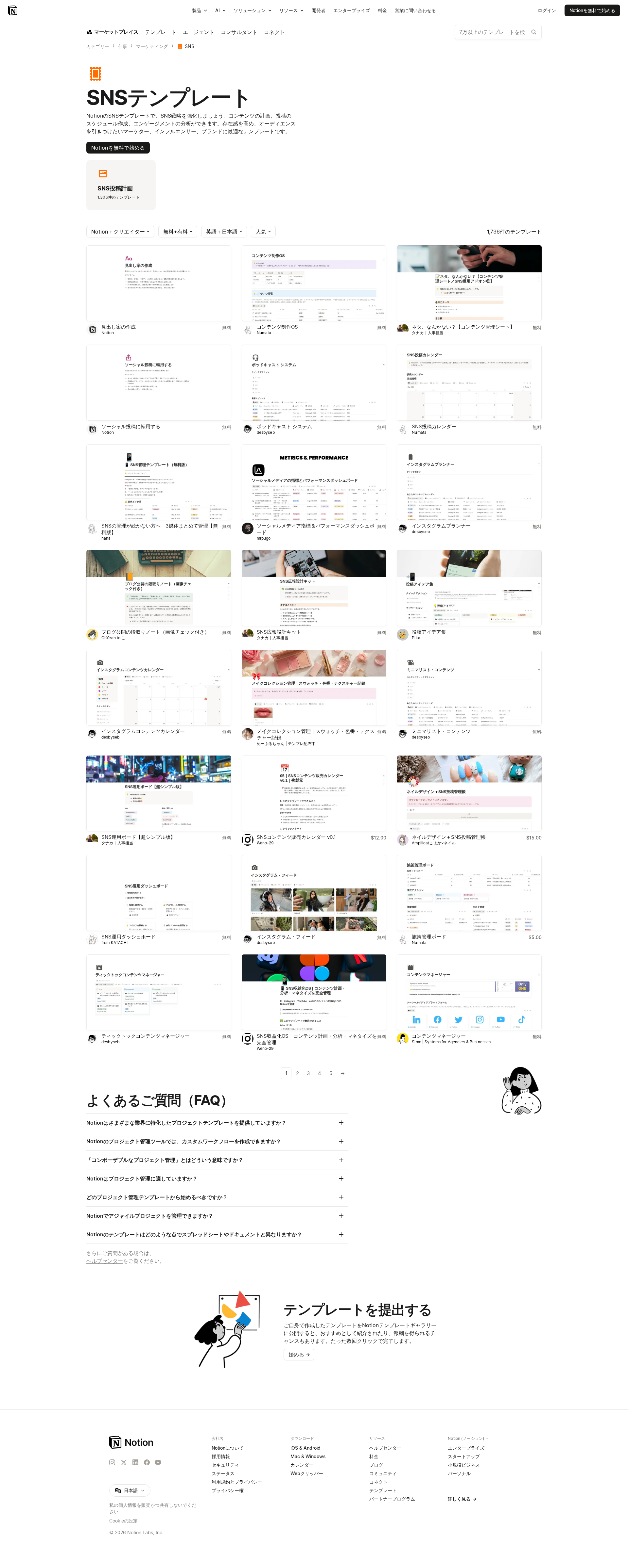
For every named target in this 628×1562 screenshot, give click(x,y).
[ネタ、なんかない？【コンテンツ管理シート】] (469, 283)
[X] (123, 1463)
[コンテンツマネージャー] (469, 992)
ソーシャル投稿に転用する (130, 426)
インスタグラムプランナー (441, 526)
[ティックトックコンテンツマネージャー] (158, 992)
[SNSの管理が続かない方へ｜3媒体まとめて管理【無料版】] (158, 482)
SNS (189, 46)
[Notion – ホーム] (131, 1442)
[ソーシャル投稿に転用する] (158, 382)
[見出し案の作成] (158, 283)
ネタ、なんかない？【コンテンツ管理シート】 (463, 327)
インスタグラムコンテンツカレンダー (143, 731)
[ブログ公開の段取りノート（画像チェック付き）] (158, 588)
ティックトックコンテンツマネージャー (145, 1036)
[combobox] (498, 32)
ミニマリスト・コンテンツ (441, 731)
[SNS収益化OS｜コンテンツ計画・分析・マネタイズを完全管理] (314, 992)
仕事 (122, 46)
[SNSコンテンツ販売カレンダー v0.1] (314, 793)
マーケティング (152, 46)
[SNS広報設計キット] (314, 588)
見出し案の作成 (118, 327)
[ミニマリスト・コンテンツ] (469, 687)
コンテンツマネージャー (439, 1036)
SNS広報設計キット (279, 632)
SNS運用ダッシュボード (128, 937)
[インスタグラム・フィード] (314, 893)
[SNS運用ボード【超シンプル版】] (158, 793)
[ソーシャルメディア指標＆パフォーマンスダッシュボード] (314, 482)
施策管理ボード (429, 937)
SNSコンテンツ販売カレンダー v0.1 (296, 837)
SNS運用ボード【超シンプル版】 (138, 837)
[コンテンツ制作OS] (314, 283)
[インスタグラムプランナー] (469, 482)
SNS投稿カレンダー (434, 426)
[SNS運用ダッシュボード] (158, 893)
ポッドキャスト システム (284, 426)
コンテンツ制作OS (277, 327)
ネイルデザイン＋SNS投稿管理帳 (449, 837)
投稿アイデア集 (429, 632)
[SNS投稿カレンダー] (469, 382)
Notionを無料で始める (118, 147)
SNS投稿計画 (115, 188)
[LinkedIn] (135, 1462)
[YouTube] (158, 1462)
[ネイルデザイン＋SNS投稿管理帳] (469, 793)
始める (299, 1354)
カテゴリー (97, 46)
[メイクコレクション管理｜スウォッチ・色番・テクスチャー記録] (314, 687)
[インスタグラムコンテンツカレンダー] (158, 687)
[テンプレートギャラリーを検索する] (533, 32)
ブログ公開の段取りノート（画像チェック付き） (155, 632)
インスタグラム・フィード (286, 937)
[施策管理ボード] (469, 893)
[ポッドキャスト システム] (314, 382)
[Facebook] (147, 1462)
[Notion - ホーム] (13, 10)
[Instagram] (112, 1462)
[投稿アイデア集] (469, 588)
